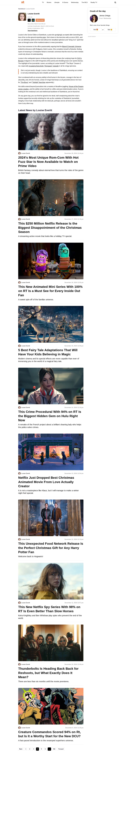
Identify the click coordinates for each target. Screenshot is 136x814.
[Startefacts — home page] (22, 2)
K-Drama (65, 2)
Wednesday (75, 2)
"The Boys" (24, 82)
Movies (49, 2)
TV (43, 2)
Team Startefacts (32, 30)
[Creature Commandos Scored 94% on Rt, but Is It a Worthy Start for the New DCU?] (50, 716)
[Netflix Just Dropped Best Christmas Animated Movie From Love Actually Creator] (50, 465)
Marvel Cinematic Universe (71, 46)
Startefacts (21, 9)
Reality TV (94, 2)
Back (20, 749)
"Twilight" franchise (38, 82)
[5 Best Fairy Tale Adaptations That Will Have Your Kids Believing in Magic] (50, 335)
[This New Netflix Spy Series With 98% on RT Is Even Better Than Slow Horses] (50, 592)
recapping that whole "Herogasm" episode (44, 66)
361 (54, 749)
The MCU (85, 2)
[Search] (115, 2)
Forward (61, 749)
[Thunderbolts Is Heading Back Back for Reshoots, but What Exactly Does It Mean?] (50, 655)
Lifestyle (56, 2)
